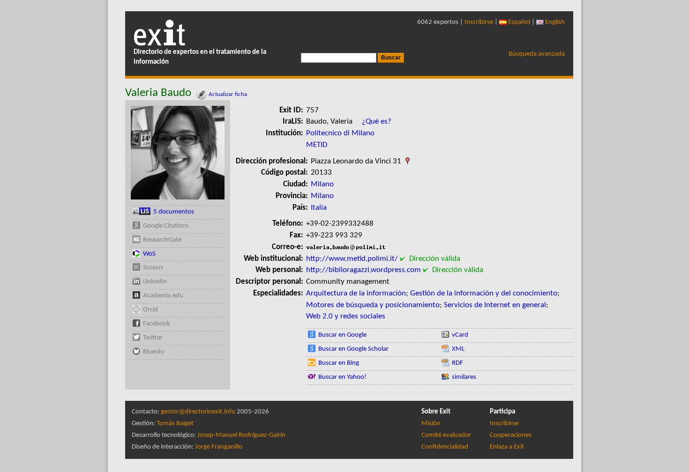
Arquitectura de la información (356, 293)
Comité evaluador (446, 435)
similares (464, 377)
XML (458, 349)
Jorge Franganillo (218, 446)
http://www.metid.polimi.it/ (352, 259)
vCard (460, 335)
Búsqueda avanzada (537, 54)
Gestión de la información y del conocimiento (483, 293)
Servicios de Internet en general (495, 305)
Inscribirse (478, 22)
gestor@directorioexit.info (198, 411)
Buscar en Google (342, 335)
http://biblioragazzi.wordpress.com (363, 270)
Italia (319, 208)
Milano (322, 184)
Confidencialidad (444, 446)
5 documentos (173, 211)
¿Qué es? (376, 121)
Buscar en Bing (338, 363)
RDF (457, 363)
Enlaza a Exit (507, 446)
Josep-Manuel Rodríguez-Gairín (241, 435)
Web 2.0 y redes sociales (345, 316)
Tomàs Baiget (175, 423)
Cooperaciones (511, 435)
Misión (431, 423)
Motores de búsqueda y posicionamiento (373, 305)
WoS (149, 254)
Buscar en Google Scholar (353, 349)
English (554, 22)
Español (518, 22)
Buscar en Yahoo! (342, 377)
